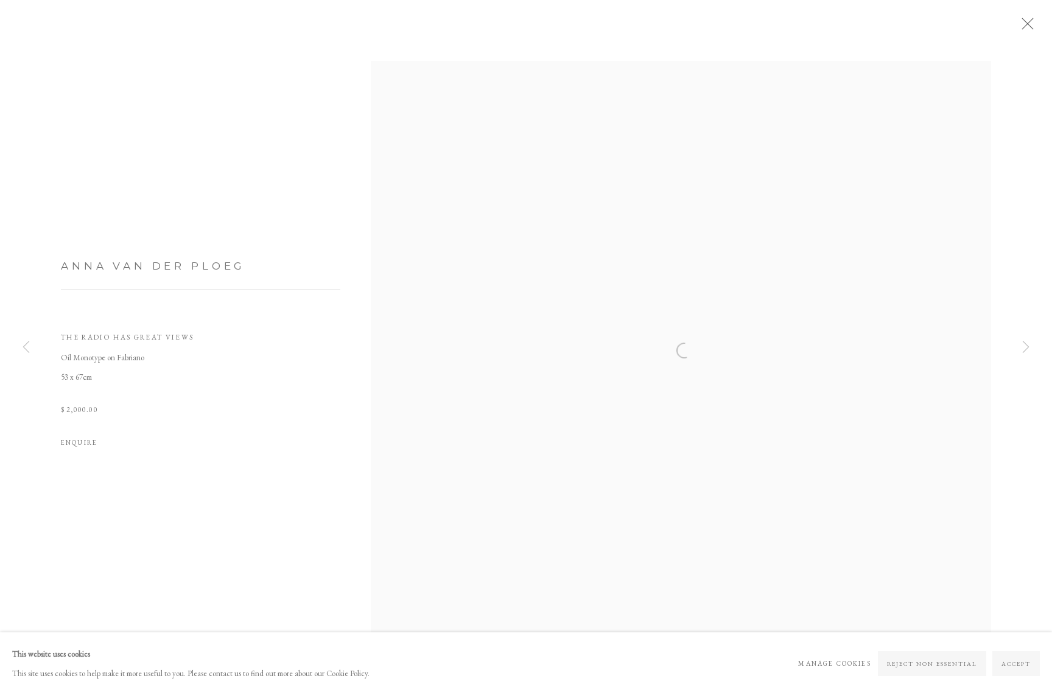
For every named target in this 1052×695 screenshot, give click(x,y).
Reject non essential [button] (932, 664)
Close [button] (1024, 27)
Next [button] (1026, 347)
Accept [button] (1016, 664)
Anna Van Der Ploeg (153, 265)
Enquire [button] (79, 442)
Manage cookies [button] (834, 663)
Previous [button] (26, 347)
